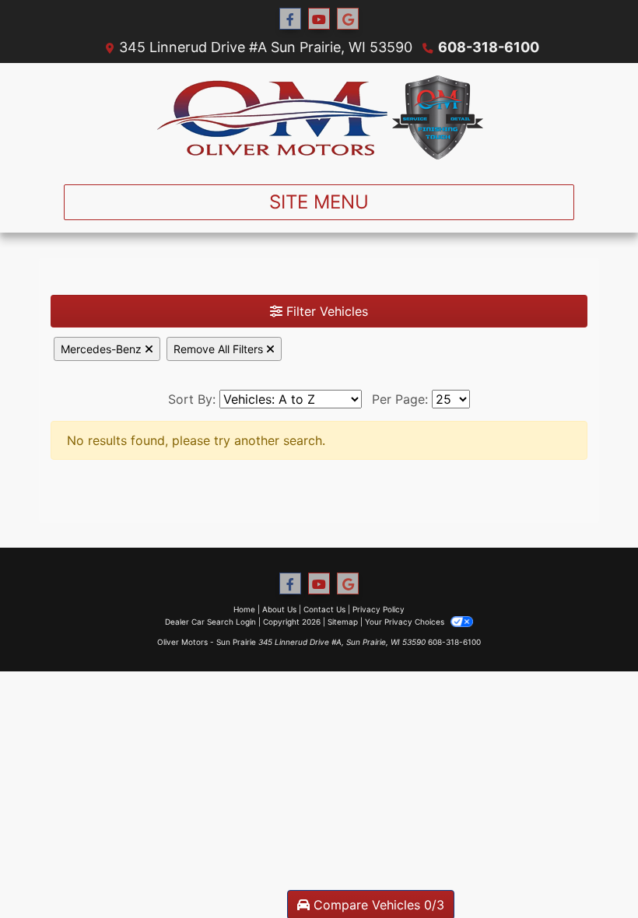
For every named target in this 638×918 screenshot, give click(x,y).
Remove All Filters (220, 349)
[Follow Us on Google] (348, 19)
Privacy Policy (378, 609)
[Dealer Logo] (319, 117)
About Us (279, 609)
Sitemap (343, 621)
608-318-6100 (488, 47)
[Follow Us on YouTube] (319, 19)
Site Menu (319, 202)
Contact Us (324, 609)
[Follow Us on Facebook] (290, 19)
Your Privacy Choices (406, 621)
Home (244, 609)
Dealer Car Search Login (210, 621)
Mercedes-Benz (103, 349)
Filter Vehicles (325, 311)
